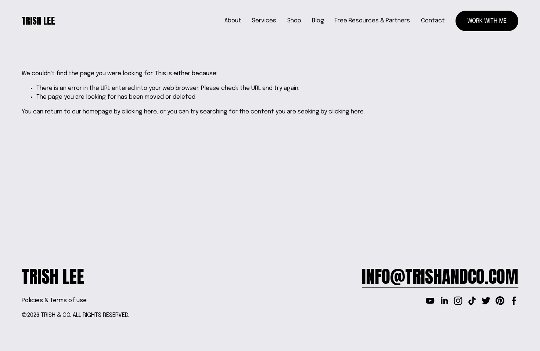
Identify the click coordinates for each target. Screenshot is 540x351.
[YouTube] (430, 300)
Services (264, 21)
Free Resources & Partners (372, 21)
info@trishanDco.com (440, 276)
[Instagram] (458, 300)
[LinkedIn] (444, 300)
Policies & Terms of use (54, 300)
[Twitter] (486, 300)
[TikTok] (472, 300)
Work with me (487, 21)
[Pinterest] (500, 300)
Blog (318, 21)
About (232, 21)
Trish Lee (38, 21)
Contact (433, 21)
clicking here (139, 112)
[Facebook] (514, 300)
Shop (294, 21)
